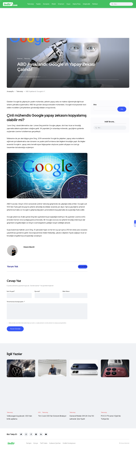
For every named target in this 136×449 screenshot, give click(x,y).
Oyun (68, 4)
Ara (94, 104)
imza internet (125, 443)
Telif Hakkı (43, 443)
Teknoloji (30, 4)
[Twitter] (21, 434)
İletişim (28, 443)
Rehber (95, 4)
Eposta (37, 291)
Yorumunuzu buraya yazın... (16, 301)
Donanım (46, 4)
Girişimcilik (86, 4)
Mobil (54, 4)
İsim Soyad (11, 291)
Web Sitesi (66, 291)
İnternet (61, 4)
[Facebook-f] (31, 434)
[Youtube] (46, 434)
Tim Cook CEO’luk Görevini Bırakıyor (52, 416)
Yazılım (38, 4)
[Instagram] (26, 434)
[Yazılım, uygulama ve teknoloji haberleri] (10, 4)
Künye (35, 443)
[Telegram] (36, 434)
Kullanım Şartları (55, 443)
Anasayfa (10, 91)
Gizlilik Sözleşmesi (69, 443)
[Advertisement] (68, 23)
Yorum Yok (43, 77)
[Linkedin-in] (41, 434)
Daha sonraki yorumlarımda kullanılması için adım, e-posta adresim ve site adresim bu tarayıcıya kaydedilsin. (38, 323)
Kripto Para (76, 4)
